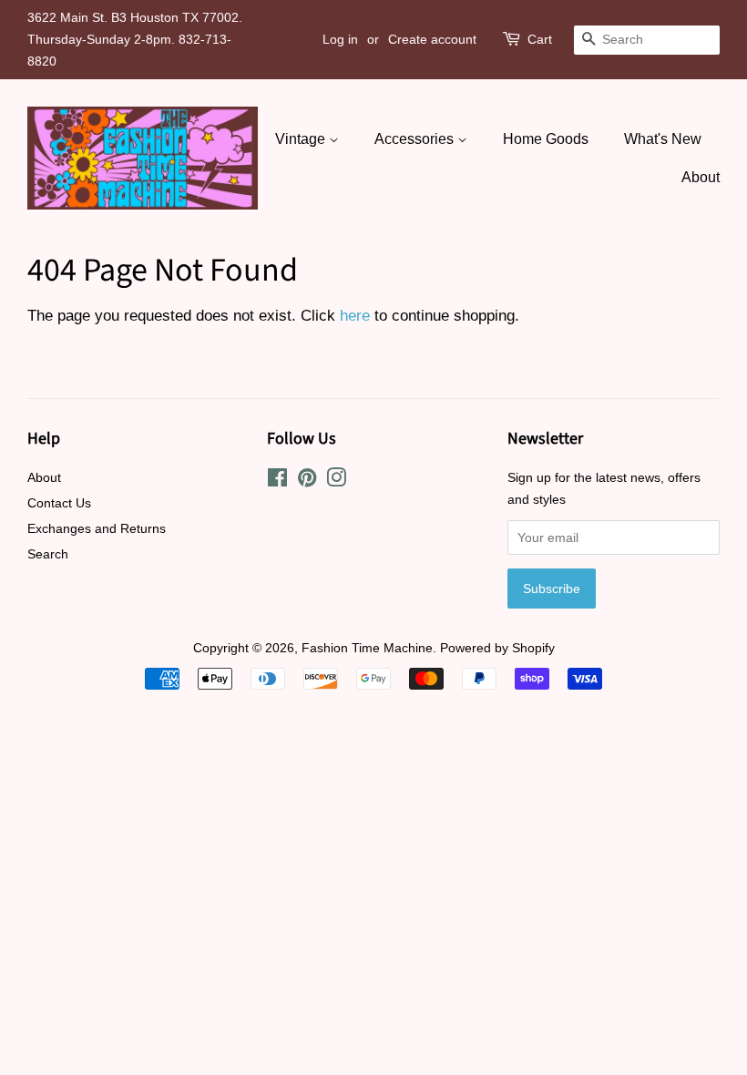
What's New (662, 139)
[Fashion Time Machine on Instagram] (336, 481)
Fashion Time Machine (367, 647)
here (355, 315)
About (700, 177)
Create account (432, 39)
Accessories (415, 139)
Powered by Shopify (497, 647)
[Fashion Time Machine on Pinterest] (307, 481)
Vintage (302, 139)
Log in (340, 39)
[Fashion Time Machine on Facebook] (277, 481)
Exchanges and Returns (96, 528)
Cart (539, 39)
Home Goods (545, 139)
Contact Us (59, 503)
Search (47, 554)
